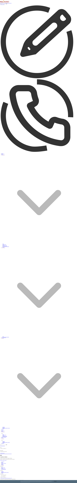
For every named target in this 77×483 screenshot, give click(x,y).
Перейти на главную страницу (3, 460)
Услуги (2, 153)
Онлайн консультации (3, 337)
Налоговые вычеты (5, 245)
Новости (3, 428)
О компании (2, 438)
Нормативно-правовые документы (6, 442)
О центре (4, 441)
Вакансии (4, 427)
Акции (2, 437)
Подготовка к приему (5, 436)
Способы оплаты (4, 244)
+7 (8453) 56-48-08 (2, 4)
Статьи (3, 435)
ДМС (3, 336)
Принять (55, 481)
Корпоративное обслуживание (6, 246)
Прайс (2, 154)
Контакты (2, 443)
